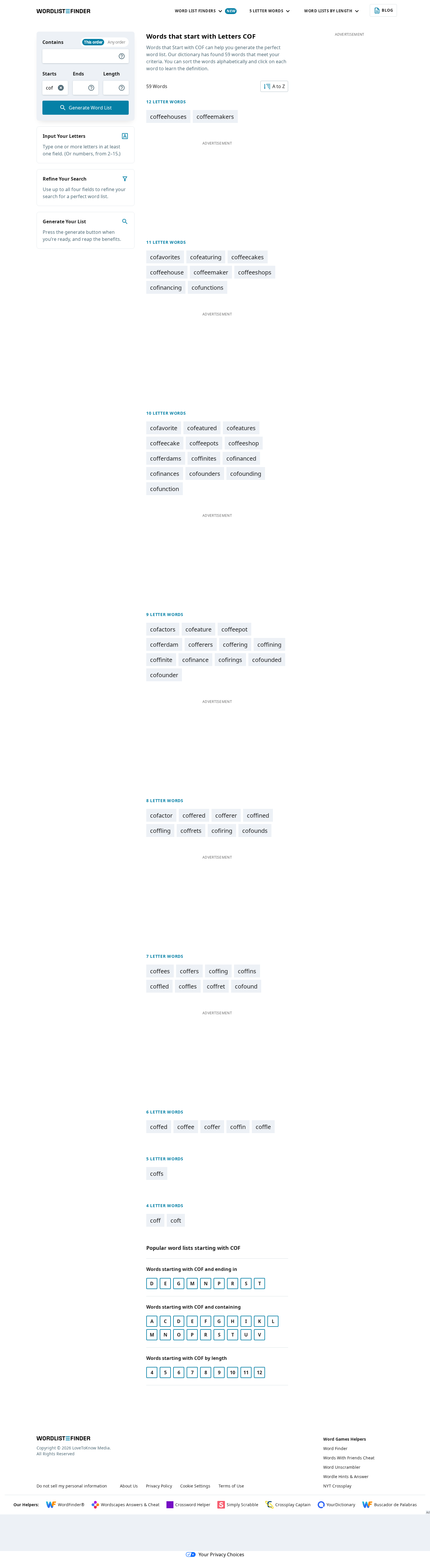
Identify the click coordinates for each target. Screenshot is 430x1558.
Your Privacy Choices (221, 1554)
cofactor (161, 815)
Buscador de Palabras (395, 1504)
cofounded (266, 660)
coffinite (161, 660)
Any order (116, 42)
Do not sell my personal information (72, 1486)
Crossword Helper (192, 1504)
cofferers (200, 644)
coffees (160, 971)
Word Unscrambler (341, 1467)
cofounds (255, 831)
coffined (258, 815)
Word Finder (335, 1448)
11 (246, 1372)
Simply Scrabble (242, 1504)
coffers (189, 971)
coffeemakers (215, 117)
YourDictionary (340, 1504)
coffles (188, 986)
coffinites (203, 458)
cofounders (204, 474)
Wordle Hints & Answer (346, 1476)
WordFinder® (71, 1504)
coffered (194, 815)
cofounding (245, 474)
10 (232, 1372)
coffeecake (165, 443)
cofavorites (165, 257)
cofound (246, 986)
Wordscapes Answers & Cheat (130, 1504)
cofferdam (164, 644)
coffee (185, 1127)
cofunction (164, 489)
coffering (235, 644)
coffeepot (234, 629)
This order (93, 42)
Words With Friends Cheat (348, 1458)
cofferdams (165, 458)
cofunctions (207, 287)
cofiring (221, 831)
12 (259, 1372)
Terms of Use (231, 1486)
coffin (238, 1127)
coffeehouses (168, 117)
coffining (269, 644)
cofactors (163, 629)
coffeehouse (167, 272)
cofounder (164, 675)
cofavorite (163, 428)
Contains (52, 42)
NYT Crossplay (337, 1486)
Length (111, 74)
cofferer (226, 815)
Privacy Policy (159, 1486)
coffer (212, 1127)
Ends (78, 74)
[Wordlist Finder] (63, 1438)
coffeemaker (211, 272)
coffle (263, 1127)
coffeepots (204, 443)
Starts (49, 74)
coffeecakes (247, 257)
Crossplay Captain (293, 1504)
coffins (247, 971)
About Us (129, 1486)
